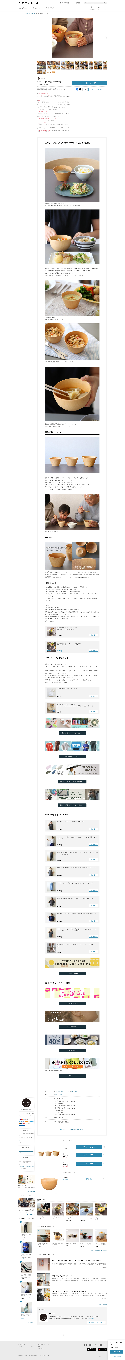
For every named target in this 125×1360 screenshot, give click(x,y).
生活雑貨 (57, 1091)
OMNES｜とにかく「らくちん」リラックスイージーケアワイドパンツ (76, 883)
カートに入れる (117, 1351)
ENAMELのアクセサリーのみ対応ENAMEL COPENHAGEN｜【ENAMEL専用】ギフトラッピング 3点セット (77, 705)
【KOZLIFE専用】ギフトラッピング (67, 689)
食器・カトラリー (65, 1091)
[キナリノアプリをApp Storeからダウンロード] (91, 1350)
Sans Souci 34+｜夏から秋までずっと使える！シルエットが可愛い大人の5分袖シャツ (77, 838)
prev (39, 38)
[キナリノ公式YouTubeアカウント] (100, 1345)
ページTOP (63, 1335)
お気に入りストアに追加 (97, 1322)
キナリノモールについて (43, 1344)
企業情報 (20, 1355)
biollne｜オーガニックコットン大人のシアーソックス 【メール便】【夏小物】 (77, 945)
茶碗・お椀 (74, 1091)
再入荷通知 (89, 1179)
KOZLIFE (33, 13)
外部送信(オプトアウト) (44, 1355)
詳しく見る (32, 1191)
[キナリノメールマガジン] (105, 1345)
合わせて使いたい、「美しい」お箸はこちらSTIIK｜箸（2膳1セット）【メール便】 (69, 644)
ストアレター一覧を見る (101, 1304)
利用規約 (25, 1355)
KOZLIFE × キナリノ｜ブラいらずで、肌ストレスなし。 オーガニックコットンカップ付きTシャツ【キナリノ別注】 (77, 929)
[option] (72, 38)
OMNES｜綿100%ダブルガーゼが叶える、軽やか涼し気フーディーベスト (77, 867)
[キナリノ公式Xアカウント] (95, 1345)
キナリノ (20, 1346)
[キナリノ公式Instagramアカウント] (90, 1345)
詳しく (94, 635)
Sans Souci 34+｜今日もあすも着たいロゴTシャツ (70, 821)
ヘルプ (39, 1346)
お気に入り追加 (117, 1356)
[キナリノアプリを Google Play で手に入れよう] (102, 1350)
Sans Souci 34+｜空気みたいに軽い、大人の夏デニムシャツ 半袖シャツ (76, 913)
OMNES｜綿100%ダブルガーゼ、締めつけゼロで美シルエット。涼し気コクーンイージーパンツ (77, 853)
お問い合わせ (41, 1348)
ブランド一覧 (31, 1344)
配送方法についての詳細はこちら (26, 1151)
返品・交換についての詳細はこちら (26, 1166)
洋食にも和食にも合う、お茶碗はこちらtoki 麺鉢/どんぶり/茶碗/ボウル (68, 628)
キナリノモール (21, 13)
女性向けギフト (59, 1094)
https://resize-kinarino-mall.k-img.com (55, 775)
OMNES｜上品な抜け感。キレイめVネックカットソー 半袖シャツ (75, 898)
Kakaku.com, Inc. (103, 1356)
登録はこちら (32, 1214)
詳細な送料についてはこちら (25, 1140)
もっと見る (30, 1322)
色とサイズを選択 (91, 83)
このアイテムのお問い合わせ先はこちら (73, 1129)
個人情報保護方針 (33, 1355)
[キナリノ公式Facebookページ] (85, 1345)
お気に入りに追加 (97, 89)
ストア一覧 (27, 13)
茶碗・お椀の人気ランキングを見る (99, 1250)
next (105, 38)
